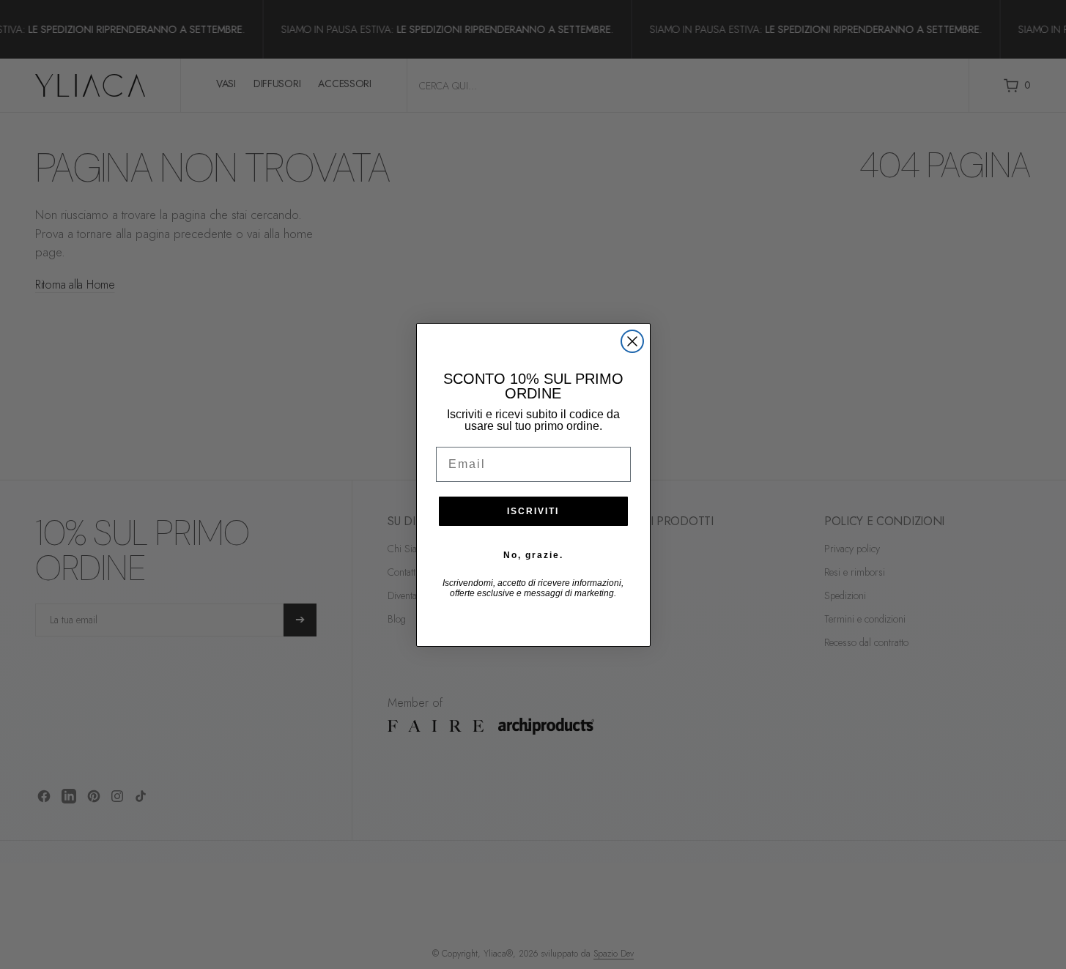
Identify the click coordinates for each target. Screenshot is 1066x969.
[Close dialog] (632, 341)
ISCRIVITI (533, 511)
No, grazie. (533, 555)
